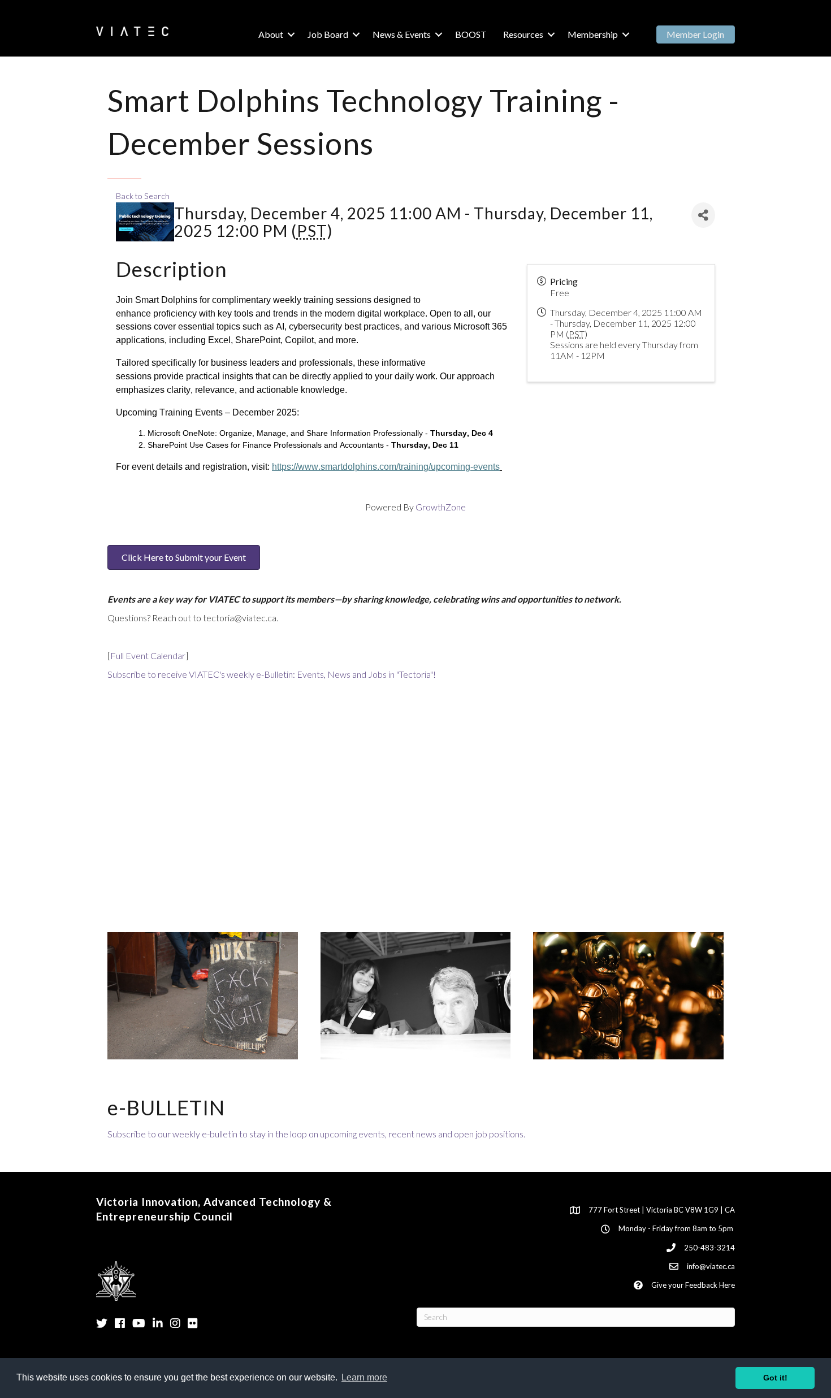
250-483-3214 (709, 1247)
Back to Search (143, 196)
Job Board (328, 34)
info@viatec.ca (711, 1266)
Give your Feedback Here (693, 1284)
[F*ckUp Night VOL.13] (202, 994)
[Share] (703, 215)
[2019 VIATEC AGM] (416, 994)
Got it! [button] (775, 1377)
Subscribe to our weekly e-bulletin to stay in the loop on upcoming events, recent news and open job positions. (316, 1133)
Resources (523, 34)
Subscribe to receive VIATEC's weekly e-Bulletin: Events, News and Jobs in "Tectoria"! (271, 674)
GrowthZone (441, 506)
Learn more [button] (364, 1377)
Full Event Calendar (147, 655)
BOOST (471, 34)
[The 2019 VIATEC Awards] (628, 994)
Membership (593, 34)
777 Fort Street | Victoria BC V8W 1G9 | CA (661, 1209)
